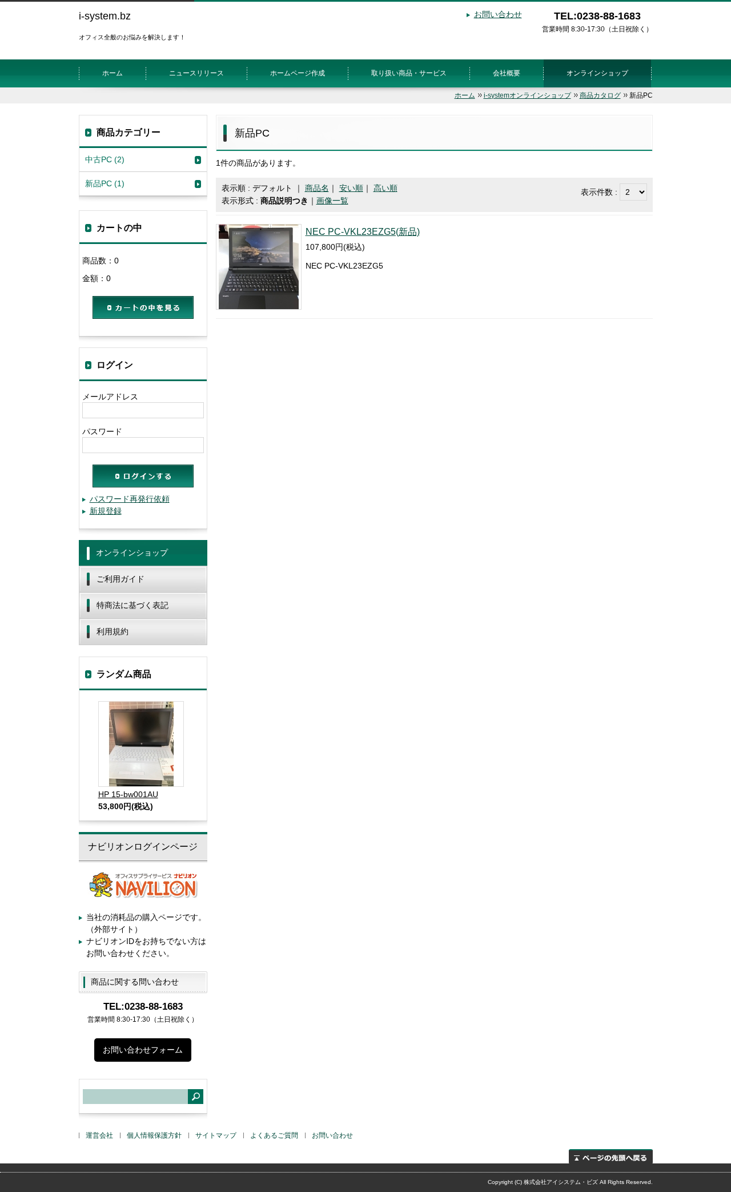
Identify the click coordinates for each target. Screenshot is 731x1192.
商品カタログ (600, 95)
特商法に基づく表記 (132, 605)
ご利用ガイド (120, 578)
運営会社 (99, 1135)
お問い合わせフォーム (143, 1049)
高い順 (385, 188)
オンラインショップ (597, 73)
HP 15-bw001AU (128, 794)
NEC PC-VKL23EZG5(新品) (363, 232)
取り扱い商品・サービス (409, 73)
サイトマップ (215, 1135)
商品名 (317, 188)
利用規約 (112, 631)
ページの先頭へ (611, 1156)
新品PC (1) (104, 183)
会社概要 (506, 73)
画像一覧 (332, 200)
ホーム (112, 73)
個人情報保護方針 (154, 1135)
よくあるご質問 (274, 1135)
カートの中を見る (143, 307)
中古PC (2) (104, 159)
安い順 (351, 188)
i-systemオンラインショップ (527, 95)
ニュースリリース (196, 73)
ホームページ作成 (297, 73)
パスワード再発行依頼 (130, 498)
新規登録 (106, 510)
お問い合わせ (498, 14)
